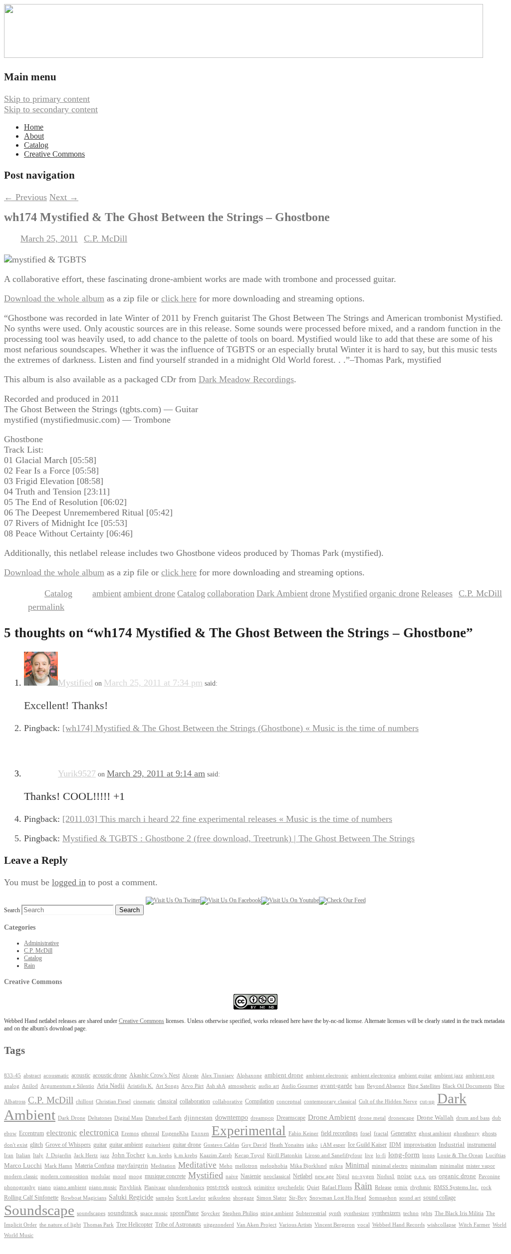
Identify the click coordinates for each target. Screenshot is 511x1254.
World (500, 1225)
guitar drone (187, 1145)
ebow (10, 1133)
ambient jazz (448, 1075)
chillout (84, 1101)
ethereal (150, 1133)
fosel (365, 1133)
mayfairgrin (132, 1165)
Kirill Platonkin (284, 1155)
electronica (99, 1132)
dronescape (401, 1118)
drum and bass (473, 1118)
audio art (268, 1086)
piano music (103, 1187)
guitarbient (157, 1145)
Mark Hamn (58, 1166)
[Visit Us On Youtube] (290, 900)
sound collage (439, 1197)
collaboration (231, 593)
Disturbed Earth (163, 1118)
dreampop (262, 1118)
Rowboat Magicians (83, 1198)
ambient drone (149, 593)
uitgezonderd (219, 1225)
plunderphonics (186, 1187)
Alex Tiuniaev (217, 1075)
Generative (403, 1133)
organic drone (394, 593)
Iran (8, 1155)
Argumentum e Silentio (67, 1086)
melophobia (273, 1166)
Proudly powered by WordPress (61, 1245)
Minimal (357, 1165)
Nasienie (251, 1176)
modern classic (21, 1176)
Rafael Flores (337, 1187)
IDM (395, 1144)
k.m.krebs (185, 1155)
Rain (29, 965)
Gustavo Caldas (221, 1145)
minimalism (423, 1166)
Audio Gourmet (299, 1086)
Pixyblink (130, 1187)
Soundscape (39, 1210)
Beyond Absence (386, 1086)
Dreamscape (290, 1117)
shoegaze (243, 1198)
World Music (18, 1235)
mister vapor (480, 1166)
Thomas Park (98, 1225)
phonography (19, 1187)
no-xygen (363, 1176)
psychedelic (290, 1187)
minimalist (452, 1166)
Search (12, 910)
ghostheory (467, 1133)
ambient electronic (327, 1075)
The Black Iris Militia (459, 1213)
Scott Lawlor (191, 1198)
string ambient (276, 1213)
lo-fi (381, 1155)
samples (165, 1198)
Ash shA (216, 1086)
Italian (23, 1155)
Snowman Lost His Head (337, 1198)
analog (11, 1086)
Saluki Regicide (131, 1197)
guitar (100, 1145)
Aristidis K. (140, 1086)
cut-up (427, 1101)
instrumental (481, 1144)
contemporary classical (330, 1101)
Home (33, 127)
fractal (381, 1133)
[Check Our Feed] (342, 900)
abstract (32, 1075)
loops (428, 1155)
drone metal (372, 1118)
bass (359, 1086)
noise (404, 1176)
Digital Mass (128, 1118)
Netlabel (302, 1176)
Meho (226, 1166)
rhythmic (420, 1187)
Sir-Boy (298, 1198)
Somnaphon (383, 1198)
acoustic (80, 1075)
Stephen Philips (240, 1213)
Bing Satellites (424, 1086)
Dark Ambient (282, 593)
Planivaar (155, 1187)
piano (44, 1187)
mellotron (246, 1166)
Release (383, 1187)
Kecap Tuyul (249, 1155)
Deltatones (100, 1118)
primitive (264, 1187)
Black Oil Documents (467, 1086)
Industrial (452, 1144)
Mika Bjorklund (308, 1166)
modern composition (64, 1176)
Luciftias (496, 1155)
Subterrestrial (311, 1213)
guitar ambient (126, 1145)
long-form (404, 1154)
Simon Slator (271, 1198)
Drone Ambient (332, 1117)
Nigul (342, 1176)
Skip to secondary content (51, 109)
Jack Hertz (86, 1155)
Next (63, 197)
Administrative (41, 943)
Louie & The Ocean (460, 1155)
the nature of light (60, 1225)
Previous (25, 197)
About (34, 136)
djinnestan (198, 1117)
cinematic (144, 1101)
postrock (242, 1187)
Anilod (30, 1086)
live (369, 1155)
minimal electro (390, 1166)
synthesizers (386, 1213)
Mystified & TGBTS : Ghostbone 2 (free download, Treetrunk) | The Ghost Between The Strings (238, 838)
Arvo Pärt (192, 1086)
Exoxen (200, 1133)
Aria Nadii (111, 1085)
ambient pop (480, 1075)
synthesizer (356, 1213)
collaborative (228, 1101)
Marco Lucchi (23, 1165)
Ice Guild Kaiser (367, 1145)
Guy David (254, 1145)
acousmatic (56, 1075)
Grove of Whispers (68, 1144)
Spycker (210, 1213)
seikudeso (219, 1198)
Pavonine (489, 1176)
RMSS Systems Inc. (456, 1187)
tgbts (426, 1213)
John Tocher (128, 1155)
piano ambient (69, 1187)
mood (119, 1176)
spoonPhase (184, 1213)
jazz (104, 1155)
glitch (36, 1145)
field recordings (339, 1133)
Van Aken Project (256, 1225)
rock (486, 1187)
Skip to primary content (47, 99)
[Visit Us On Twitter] (173, 900)
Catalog (36, 145)
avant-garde (336, 1085)
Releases (437, 593)
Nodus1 (386, 1176)
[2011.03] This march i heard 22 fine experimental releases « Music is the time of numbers (227, 819)
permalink (46, 607)
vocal (363, 1225)
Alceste (190, 1075)
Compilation (259, 1101)
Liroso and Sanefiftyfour (333, 1155)
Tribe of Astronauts (178, 1224)
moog (135, 1176)
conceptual (288, 1101)
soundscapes (91, 1213)
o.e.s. (420, 1176)
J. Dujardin (58, 1155)
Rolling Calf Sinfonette (31, 1198)
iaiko (312, 1145)
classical (167, 1101)
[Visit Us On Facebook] (230, 900)
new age (324, 1176)
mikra (336, 1166)
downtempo (231, 1117)
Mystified (349, 593)
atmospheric (242, 1086)
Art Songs (167, 1086)
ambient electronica (373, 1075)
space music (154, 1213)
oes (432, 1176)
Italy (38, 1155)
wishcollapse (441, 1225)
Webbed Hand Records (398, 1225)
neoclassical (276, 1176)
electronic (61, 1133)
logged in (69, 882)
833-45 (12, 1075)
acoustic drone (110, 1075)
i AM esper (332, 1145)
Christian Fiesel (113, 1101)
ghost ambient (435, 1133)
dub (496, 1118)
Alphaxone (249, 1075)
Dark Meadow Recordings (246, 379)
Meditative (197, 1165)
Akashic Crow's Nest (154, 1075)
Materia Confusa (94, 1166)
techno (411, 1213)
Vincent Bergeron (334, 1225)
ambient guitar (415, 1075)
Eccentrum (31, 1133)
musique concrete (165, 1176)
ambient (106, 593)
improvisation (420, 1144)
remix (401, 1187)
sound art (410, 1198)
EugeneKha (175, 1133)
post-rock (218, 1187)
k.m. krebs (159, 1155)
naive (232, 1176)
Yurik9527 (77, 773)
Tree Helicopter (134, 1225)
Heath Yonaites (286, 1145)
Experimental (249, 1130)
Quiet (313, 1187)
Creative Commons (54, 154)
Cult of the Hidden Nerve (388, 1101)
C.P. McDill (105, 239)
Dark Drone (71, 1118)
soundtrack (123, 1213)
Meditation (163, 1166)
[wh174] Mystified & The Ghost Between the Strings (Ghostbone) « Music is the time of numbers (240, 728)
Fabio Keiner (303, 1133)
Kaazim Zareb (216, 1155)
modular (100, 1176)
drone (320, 593)
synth (335, 1213)
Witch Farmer (474, 1225)
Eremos (130, 1133)
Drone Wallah (435, 1117)
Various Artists (295, 1225)
